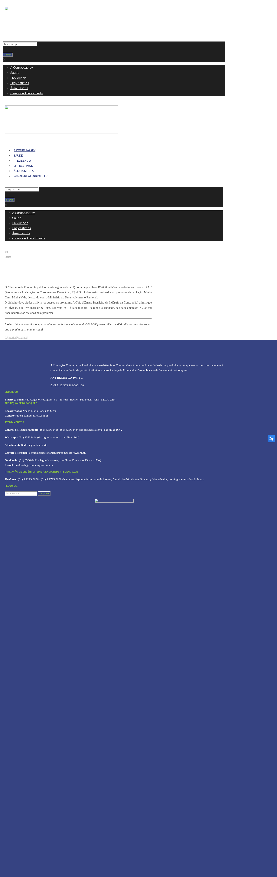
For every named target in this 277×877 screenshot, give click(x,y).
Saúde (14, 73)
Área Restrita (19, 88)
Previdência (18, 78)
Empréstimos (19, 83)
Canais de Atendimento (26, 93)
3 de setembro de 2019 (19, 282)
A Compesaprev (21, 67)
